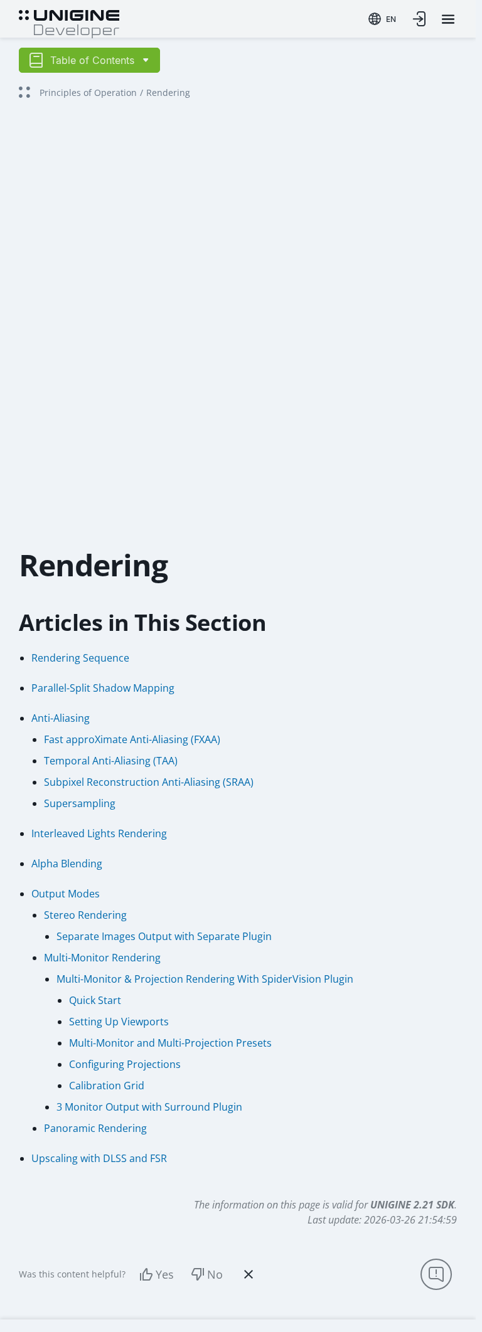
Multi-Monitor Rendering (102, 958)
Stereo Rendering (85, 915)
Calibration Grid (106, 1085)
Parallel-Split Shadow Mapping (102, 688)
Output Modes (65, 894)
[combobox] (382, 19)
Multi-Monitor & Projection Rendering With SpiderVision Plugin (204, 979)
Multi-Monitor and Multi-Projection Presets (170, 1043)
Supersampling (79, 803)
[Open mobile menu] (448, 19)
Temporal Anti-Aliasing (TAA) (111, 761)
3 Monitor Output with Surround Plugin (149, 1107)
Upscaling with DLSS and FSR (99, 1158)
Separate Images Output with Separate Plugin (164, 936)
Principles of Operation (88, 92)
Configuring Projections (125, 1064)
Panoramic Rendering (95, 1128)
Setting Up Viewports (119, 1021)
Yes (165, 1274)
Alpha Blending (66, 863)
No (215, 1274)
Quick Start (95, 1000)
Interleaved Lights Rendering (99, 833)
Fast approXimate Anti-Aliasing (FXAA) (132, 739)
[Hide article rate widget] (248, 1274)
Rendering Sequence (80, 658)
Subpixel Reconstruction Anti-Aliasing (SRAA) (149, 782)
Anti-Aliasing (60, 718)
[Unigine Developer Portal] (69, 22)
